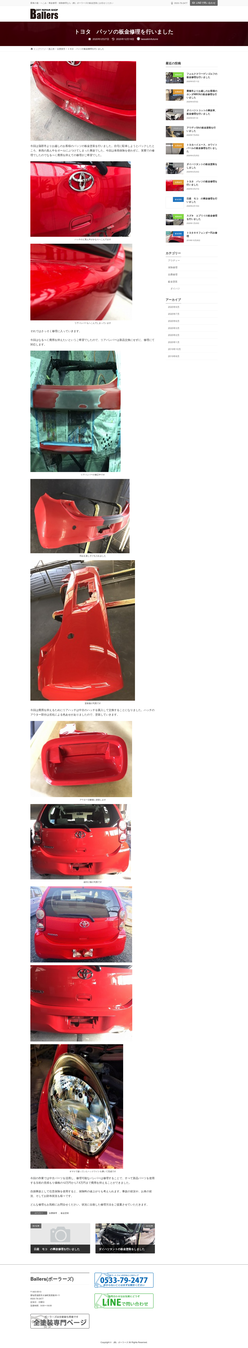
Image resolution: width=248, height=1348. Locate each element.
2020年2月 (174, 335)
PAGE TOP (239, 1304)
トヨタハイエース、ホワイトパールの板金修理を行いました (202, 148)
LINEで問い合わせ (205, 2)
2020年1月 (174, 342)
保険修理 (172, 267)
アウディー (174, 260)
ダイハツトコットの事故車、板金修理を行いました (202, 112)
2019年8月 (174, 356)
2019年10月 (174, 349)
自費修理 (53, 1212)
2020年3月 (174, 328)
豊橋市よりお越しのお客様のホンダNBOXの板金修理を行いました (202, 94)
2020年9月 (174, 307)
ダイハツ (175, 288)
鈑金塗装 (65, 1212)
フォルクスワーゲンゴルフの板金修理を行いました (202, 75)
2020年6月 (174, 321)
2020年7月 (174, 314)
